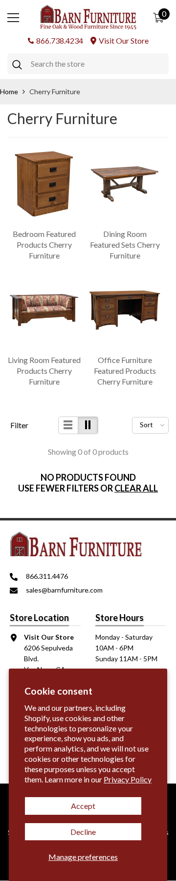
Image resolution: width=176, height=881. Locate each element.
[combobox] (97, 63)
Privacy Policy (128, 779)
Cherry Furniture (54, 91)
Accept (83, 805)
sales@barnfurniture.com (64, 590)
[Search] (88, 63)
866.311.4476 (47, 576)
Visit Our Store (124, 40)
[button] (68, 425)
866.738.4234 (59, 40)
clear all (136, 488)
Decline (83, 831)
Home (9, 91)
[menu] (13, 18)
